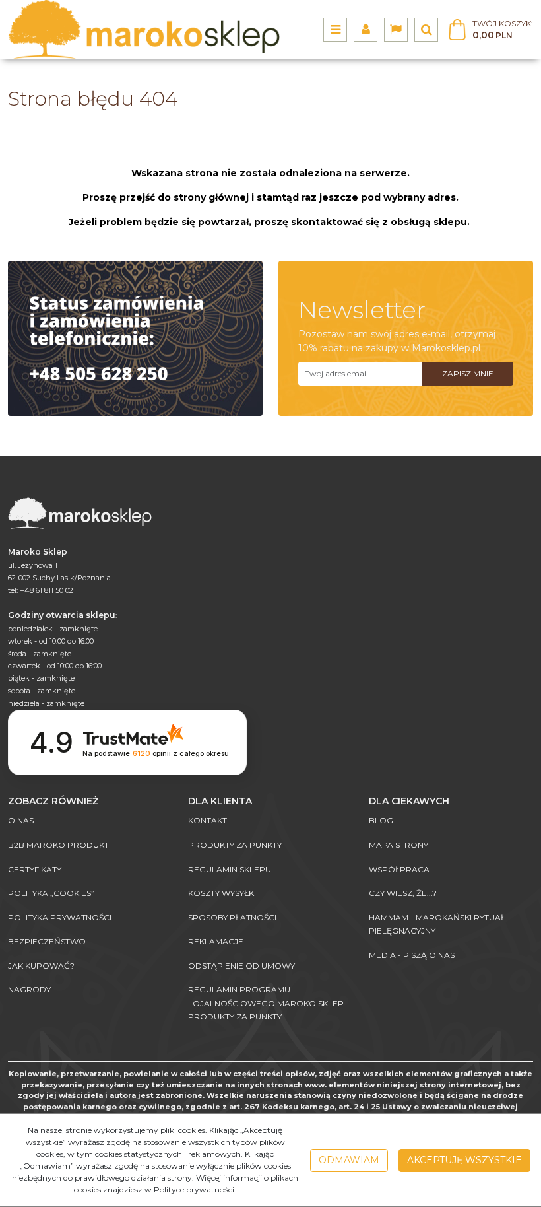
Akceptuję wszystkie (464, 1160)
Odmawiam (349, 1160)
